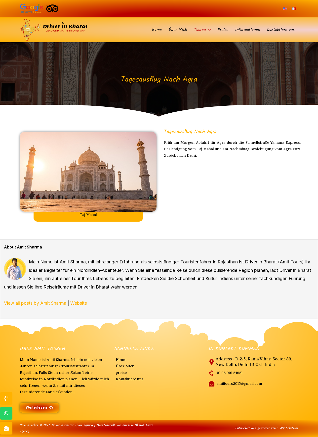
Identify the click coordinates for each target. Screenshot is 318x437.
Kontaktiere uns (281, 30)
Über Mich (178, 30)
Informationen (247, 30)
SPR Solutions (288, 428)
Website (78, 303)
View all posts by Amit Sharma (35, 303)
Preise (223, 30)
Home (157, 30)
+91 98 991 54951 (228, 373)
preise (121, 373)
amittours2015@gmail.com (239, 384)
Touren (200, 30)
